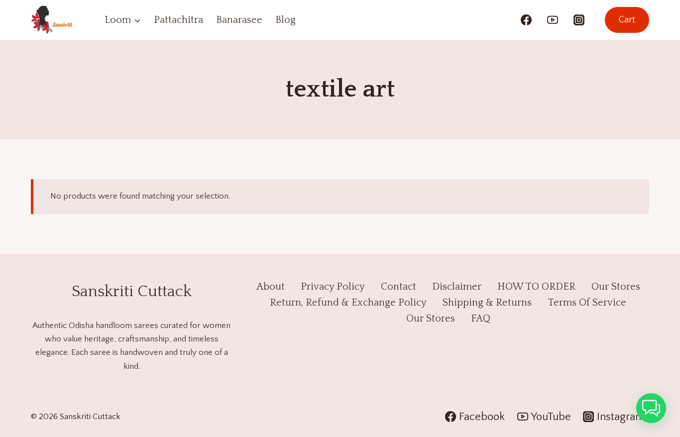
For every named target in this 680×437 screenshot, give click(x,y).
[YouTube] (553, 20)
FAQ (480, 318)
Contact (398, 286)
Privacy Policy (333, 286)
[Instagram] (579, 20)
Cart (627, 20)
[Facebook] (526, 20)
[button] (651, 408)
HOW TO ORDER (536, 286)
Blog (285, 19)
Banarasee (239, 19)
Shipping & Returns (487, 302)
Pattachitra (178, 19)
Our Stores (615, 286)
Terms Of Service (587, 302)
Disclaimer (456, 286)
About (270, 286)
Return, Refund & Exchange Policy (348, 302)
